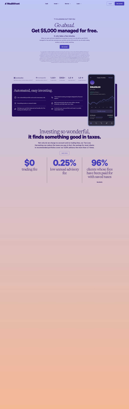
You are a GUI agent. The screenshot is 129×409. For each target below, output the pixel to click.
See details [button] (99, 182)
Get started (119, 3)
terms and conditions (73, 57)
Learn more (64, 153)
